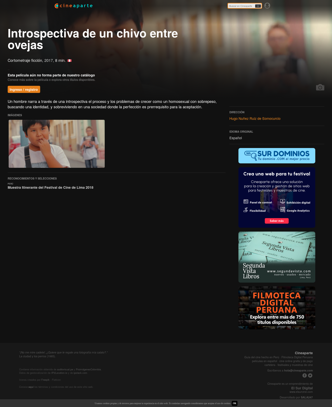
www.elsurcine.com (301, 392)
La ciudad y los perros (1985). (37, 356)
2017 (48, 60)
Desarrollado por (296, 397)
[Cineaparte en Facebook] (304, 375)
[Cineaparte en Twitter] (310, 375)
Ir (258, 6)
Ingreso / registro (24, 89)
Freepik (45, 379)
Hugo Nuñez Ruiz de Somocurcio (255, 118)
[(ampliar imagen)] (57, 144)
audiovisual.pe (65, 369)
